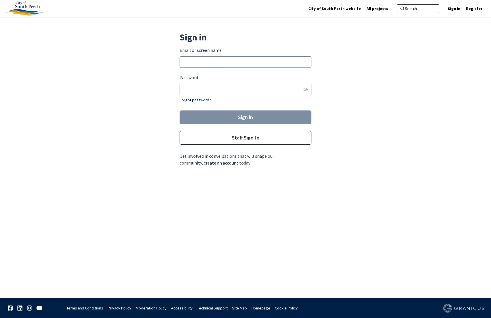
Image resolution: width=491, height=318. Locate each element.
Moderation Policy (151, 308)
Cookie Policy (286, 308)
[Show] (305, 89)
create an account (221, 163)
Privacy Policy (119, 308)
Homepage (260, 308)
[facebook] (10, 308)
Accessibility (182, 308)
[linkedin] (19, 308)
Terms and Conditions (84, 308)
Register (474, 8)
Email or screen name (201, 50)
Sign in (454, 8)
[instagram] (29, 308)
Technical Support (212, 308)
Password (189, 77)
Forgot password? (195, 99)
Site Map (239, 308)
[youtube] (39, 308)
